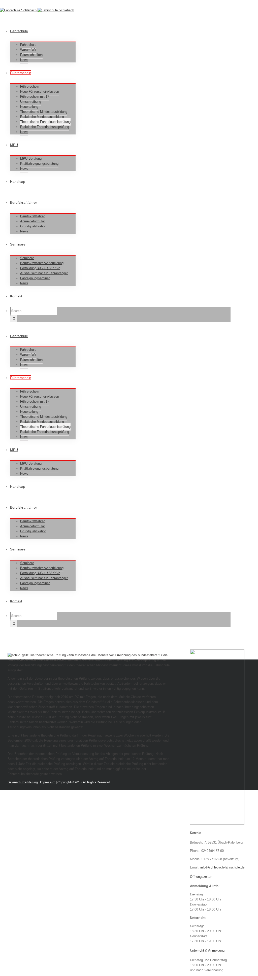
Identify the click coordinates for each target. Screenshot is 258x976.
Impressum (47, 782)
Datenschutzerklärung (23, 782)
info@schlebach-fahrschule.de (222, 867)
